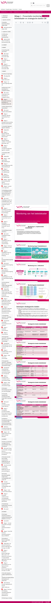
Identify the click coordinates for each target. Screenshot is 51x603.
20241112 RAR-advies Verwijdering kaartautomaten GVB (6, 41)
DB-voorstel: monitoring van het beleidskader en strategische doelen (6, 95)
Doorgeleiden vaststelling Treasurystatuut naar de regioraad (6, 323)
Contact (20, 9)
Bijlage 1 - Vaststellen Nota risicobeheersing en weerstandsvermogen (6, 378)
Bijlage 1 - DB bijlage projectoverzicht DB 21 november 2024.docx (6, 434)
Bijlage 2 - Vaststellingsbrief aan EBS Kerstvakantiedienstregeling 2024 (7, 277)
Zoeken (31, 3)
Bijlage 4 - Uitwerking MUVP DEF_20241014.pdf (5, 176)
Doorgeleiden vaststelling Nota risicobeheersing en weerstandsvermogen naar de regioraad (6, 370)
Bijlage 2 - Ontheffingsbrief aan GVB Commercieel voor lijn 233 (7, 217)
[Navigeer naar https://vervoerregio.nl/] (7, 4)
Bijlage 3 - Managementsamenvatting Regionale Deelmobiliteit (7, 122)
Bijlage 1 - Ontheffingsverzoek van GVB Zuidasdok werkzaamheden (6, 241)
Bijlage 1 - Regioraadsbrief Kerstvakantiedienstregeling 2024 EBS (7, 271)
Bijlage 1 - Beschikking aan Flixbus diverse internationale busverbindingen (6, 210)
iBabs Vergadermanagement (37, 602)
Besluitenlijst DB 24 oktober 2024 (7, 28)
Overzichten (15, 9)
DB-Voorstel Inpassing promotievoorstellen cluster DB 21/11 (6, 404)
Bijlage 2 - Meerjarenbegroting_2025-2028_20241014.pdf (7, 165)
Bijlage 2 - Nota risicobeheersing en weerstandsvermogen (6, 384)
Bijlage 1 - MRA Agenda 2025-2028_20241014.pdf (6, 160)
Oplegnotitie (6, 129)
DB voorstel (5, 509)
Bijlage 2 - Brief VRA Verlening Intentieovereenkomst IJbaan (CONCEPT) (7, 533)
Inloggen (46, 602)
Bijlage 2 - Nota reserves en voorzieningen (6, 357)
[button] (48, 5)
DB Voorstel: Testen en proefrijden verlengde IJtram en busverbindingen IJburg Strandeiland (7, 451)
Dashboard (3, 9)
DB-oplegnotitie (6, 76)
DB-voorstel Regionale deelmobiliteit (7, 111)
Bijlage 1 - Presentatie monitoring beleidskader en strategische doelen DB (6, 101)
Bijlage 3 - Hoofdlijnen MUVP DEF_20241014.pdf (5, 171)
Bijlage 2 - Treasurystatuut (5, 333)
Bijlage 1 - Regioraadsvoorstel (5, 79)
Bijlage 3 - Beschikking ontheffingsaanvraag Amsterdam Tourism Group (6, 224)
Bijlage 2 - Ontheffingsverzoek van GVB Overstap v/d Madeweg (6, 253)
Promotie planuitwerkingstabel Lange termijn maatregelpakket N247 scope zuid (6, 484)
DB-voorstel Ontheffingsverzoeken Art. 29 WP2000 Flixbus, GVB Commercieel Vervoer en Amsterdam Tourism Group (7, 202)
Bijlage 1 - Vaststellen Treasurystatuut (5, 329)
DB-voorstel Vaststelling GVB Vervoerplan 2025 (5, 55)
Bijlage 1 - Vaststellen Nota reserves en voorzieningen (7, 352)
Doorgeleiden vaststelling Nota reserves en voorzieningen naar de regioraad (7, 345)
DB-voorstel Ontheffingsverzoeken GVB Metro (6, 235)
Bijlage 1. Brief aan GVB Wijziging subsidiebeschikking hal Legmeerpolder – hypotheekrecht (7, 592)
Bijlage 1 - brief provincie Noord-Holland (7, 491)
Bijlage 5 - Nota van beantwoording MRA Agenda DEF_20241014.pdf (7, 182)
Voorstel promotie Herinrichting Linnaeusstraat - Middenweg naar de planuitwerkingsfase (6, 468)
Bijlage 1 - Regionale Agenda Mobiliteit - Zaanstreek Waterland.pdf (6, 134)
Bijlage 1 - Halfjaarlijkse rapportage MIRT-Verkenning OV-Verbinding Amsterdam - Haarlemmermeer (7, 301)
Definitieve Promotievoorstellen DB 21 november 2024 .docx (7, 428)
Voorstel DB (5, 520)
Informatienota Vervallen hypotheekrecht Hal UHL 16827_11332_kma (7, 585)
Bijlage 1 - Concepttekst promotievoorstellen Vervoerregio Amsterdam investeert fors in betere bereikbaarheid (7, 412)
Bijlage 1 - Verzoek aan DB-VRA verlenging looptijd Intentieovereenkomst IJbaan (6, 526)
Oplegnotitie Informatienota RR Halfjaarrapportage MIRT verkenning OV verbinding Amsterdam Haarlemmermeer (7, 293)
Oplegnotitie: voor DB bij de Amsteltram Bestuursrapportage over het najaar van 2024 (7, 546)
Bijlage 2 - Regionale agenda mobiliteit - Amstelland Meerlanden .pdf (6, 141)
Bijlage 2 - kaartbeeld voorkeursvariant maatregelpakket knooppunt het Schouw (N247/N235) (6, 497)
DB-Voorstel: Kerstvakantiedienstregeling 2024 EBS (7, 265)
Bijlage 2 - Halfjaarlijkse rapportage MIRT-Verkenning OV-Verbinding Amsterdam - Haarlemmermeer (7, 310)
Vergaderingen (9, 9)
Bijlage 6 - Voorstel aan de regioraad (6, 187)
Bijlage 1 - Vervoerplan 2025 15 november (6, 60)
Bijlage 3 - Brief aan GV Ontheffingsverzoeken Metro (7, 247)
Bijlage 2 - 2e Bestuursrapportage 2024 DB (7, 84)
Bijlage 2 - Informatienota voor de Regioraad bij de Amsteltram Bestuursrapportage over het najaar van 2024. (7, 567)
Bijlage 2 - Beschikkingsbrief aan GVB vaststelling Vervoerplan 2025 (6, 66)
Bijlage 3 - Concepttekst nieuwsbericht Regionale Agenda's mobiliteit (7, 148)
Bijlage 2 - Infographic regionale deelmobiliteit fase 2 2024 (6, 116)
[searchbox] (38, 5)
